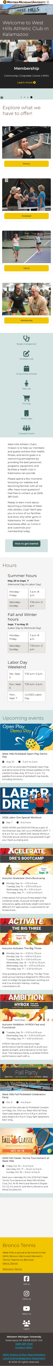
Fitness (26, 164)
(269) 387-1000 (24, 1344)
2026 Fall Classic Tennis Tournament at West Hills (25, 1159)
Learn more (25, 82)
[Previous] (4, 52)
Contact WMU (24, 1347)
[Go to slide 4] (31, 97)
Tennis (26, 268)
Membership (27, 320)
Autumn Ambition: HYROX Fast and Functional (23, 1026)
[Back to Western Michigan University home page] (24, 2)
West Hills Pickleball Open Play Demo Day (24, 755)
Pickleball (26, 216)
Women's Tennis (12, 1269)
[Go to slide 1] (21, 97)
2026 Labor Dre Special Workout (21, 817)
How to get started (26, 543)
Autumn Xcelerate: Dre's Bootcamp (23, 878)
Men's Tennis (10, 1263)
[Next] (49, 52)
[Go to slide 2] (24, 97)
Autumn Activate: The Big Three (21, 948)
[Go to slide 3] (28, 97)
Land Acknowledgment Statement (24, 1358)
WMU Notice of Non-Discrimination (24, 1354)
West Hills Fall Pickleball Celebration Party (24, 1096)
